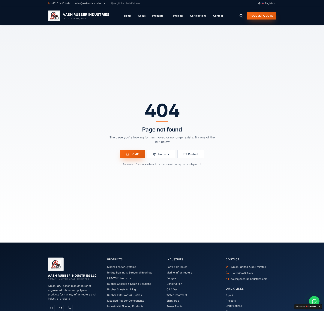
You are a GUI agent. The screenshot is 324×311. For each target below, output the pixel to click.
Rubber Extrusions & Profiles (124, 295)
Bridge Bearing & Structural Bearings (129, 272)
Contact (218, 15)
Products (158, 15)
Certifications (198, 15)
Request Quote (261, 15)
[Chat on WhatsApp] (314, 301)
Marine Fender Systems (121, 266)
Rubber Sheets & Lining (121, 289)
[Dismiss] (319, 306)
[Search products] (241, 15)
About (142, 15)
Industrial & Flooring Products (125, 306)
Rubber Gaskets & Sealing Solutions (129, 283)
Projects (178, 15)
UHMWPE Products (119, 278)
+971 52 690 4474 (242, 272)
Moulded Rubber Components (125, 300)
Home (127, 15)
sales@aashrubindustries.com (249, 278)
